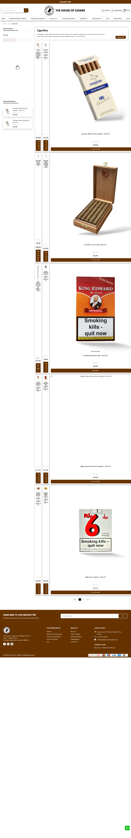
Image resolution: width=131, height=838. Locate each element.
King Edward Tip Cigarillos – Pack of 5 (45, 386)
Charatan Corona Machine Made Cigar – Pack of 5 (38, 54)
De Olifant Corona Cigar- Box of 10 (95, 245)
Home (4, 24)
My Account (118, 10)
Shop (8, 24)
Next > (88, 599)
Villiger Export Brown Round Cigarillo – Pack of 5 (95, 466)
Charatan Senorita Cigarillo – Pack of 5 (45, 54)
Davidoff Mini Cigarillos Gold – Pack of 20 (45, 164)
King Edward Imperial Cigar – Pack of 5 (95, 355)
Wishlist (107, 10)
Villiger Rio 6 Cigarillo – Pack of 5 (95, 577)
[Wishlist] (103, 10)
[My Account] (112, 10)
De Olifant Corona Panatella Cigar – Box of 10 (38, 286)
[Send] (122, 616)
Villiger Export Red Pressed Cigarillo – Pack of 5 (45, 498)
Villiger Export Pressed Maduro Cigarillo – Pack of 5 (38, 499)
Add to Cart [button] (39, 145)
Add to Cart (38, 255)
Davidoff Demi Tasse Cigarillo (38, 163)
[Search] (26, 10)
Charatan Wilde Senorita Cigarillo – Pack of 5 (95, 134)
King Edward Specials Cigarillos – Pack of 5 (38, 386)
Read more (38, 367)
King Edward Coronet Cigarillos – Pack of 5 (45, 276)
